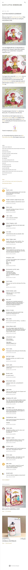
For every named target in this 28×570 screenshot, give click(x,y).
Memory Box (19, 181)
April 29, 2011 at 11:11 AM (11, 352)
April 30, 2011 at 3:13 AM (10, 424)
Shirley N (8, 356)
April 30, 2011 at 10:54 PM (11, 469)
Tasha (7, 428)
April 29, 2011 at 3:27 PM (10, 394)
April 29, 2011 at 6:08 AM (10, 253)
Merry (7, 455)
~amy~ (7, 215)
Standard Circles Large (17, 77)
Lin (7, 231)
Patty (7, 207)
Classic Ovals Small (7, 81)
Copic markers (19, 76)
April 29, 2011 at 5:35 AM (10, 228)
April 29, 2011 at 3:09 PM (10, 377)
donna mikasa (9, 326)
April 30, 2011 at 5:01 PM (10, 459)
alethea (8, 446)
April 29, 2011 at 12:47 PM (11, 369)
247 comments (8, 511)
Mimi (7, 318)
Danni (7, 364)
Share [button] (3, 179)
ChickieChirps (9, 417)
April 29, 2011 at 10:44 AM (11, 333)
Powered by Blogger (15, 565)
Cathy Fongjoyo (10, 223)
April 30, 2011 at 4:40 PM (10, 442)
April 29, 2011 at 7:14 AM (10, 277)
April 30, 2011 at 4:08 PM (10, 434)
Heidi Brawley (9, 290)
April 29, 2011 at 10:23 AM (11, 322)
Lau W (7, 281)
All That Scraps (8, 181)
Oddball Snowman (9, 541)
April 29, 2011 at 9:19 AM (10, 295)
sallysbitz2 (9, 337)
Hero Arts (15, 181)
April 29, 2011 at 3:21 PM (10, 385)
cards (12, 181)
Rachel (15, 117)
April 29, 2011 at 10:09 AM (11, 315)
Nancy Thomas (8, 117)
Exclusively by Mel (11, 269)
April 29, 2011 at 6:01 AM (10, 244)
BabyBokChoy (9, 247)
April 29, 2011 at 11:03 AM (11, 345)
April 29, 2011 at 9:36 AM (10, 306)
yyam (7, 389)
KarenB (8, 473)
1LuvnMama (8, 407)
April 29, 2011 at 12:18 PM (11, 361)
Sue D (7, 348)
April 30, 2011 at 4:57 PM (10, 451)
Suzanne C (8, 437)
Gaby (7, 463)
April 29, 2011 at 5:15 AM (10, 203)
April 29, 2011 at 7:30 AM (10, 287)
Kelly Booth (9, 381)
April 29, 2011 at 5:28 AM (10, 212)
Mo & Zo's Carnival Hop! (11, 509)
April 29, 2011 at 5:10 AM (10, 196)
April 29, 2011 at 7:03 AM (10, 265)
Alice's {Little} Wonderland (12, 5)
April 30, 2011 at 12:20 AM (11, 413)
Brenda (8, 373)
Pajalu (8, 190)
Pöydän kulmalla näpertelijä (13, 199)
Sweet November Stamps (16, 17)
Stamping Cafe (9, 398)
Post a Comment (5, 479)
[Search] (25, 2)
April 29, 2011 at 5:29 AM (10, 219)
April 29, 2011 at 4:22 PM (10, 404)
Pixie (17, 111)
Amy (7, 299)
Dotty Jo (8, 310)
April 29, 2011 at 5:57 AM (10, 235)
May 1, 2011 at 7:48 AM (10, 476)
